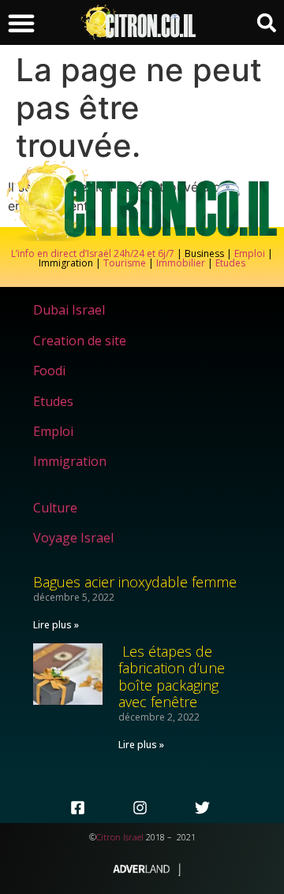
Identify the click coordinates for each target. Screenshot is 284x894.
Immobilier (180, 263)
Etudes (230, 263)
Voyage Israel (73, 537)
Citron (108, 837)
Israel (133, 837)
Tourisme (124, 263)
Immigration (69, 461)
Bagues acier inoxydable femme (135, 581)
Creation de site (79, 340)
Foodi (49, 370)
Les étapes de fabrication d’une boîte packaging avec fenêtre (171, 677)
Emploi (249, 253)
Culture (55, 507)
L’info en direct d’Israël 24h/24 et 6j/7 (94, 253)
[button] (21, 23)
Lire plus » (56, 624)
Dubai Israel (69, 309)
